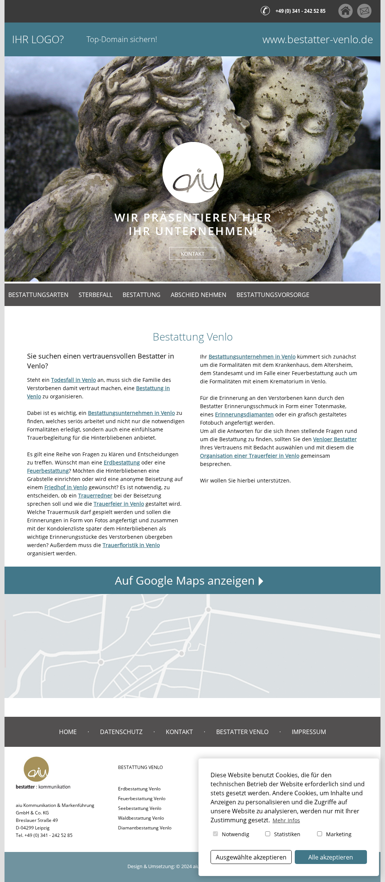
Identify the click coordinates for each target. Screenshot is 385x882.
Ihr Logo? (38, 39)
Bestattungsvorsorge (272, 295)
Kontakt (179, 732)
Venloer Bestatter (335, 439)
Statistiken (286, 834)
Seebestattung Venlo (139, 808)
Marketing (338, 834)
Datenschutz (121, 732)
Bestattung (142, 295)
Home (68, 732)
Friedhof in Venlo (65, 487)
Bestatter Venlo (242, 732)
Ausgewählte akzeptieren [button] (251, 857)
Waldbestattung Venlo (141, 818)
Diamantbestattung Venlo (144, 828)
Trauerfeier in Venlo (119, 503)
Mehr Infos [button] (286, 820)
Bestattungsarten (38, 295)
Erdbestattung (122, 462)
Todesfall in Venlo (73, 379)
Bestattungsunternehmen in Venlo (131, 412)
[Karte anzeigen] (192, 598)
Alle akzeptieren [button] (330, 857)
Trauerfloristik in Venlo (131, 545)
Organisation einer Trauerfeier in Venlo (249, 455)
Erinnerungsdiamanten (244, 414)
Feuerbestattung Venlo (141, 798)
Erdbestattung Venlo (139, 789)
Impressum (309, 732)
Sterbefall (95, 295)
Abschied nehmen (198, 295)
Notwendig (234, 834)
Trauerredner (95, 495)
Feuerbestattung (48, 470)
